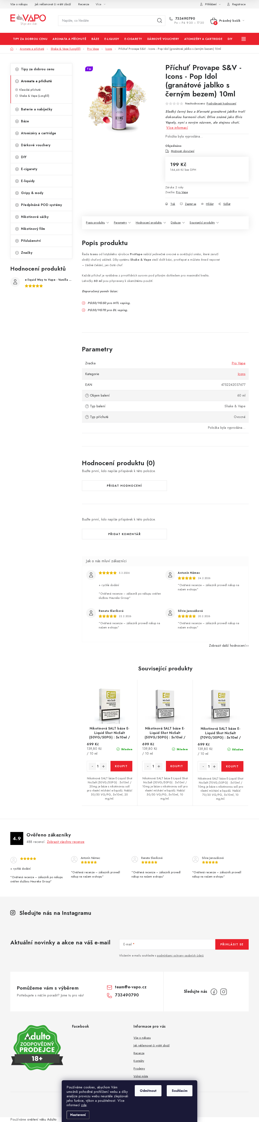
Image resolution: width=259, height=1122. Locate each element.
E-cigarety (29, 169)
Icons (242, 374)
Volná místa (141, 1076)
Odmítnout (148, 1090)
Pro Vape (182, 192)
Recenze (83, 4)
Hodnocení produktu (149, 223)
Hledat (159, 20)
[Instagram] (223, 992)
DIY (24, 157)
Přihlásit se (232, 944)
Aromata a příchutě (36, 81)
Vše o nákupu (19, 4)
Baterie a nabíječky (36, 109)
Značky (26, 252)
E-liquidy (28, 181)
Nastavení (78, 1114)
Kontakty (139, 1061)
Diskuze (176, 223)
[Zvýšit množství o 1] (103, 766)
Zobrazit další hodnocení (227, 645)
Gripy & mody (32, 193)
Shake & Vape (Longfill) (34, 96)
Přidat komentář (124, 534)
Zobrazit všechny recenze (66, 841)
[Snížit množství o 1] (92, 766)
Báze (25, 121)
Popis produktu (95, 223)
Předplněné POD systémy (41, 205)
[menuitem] (30, 39)
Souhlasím (179, 1090)
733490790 (184, 19)
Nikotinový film (33, 228)
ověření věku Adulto (42, 1119)
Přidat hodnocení (124, 486)
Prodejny (139, 1069)
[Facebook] (214, 992)
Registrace (238, 4)
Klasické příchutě (30, 90)
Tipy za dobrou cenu (37, 69)
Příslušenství (31, 240)
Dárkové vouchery (35, 145)
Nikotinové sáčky (35, 216)
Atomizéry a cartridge (38, 133)
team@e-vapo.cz (130, 987)
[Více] (244, 39)
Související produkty (202, 223)
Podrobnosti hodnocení (221, 103)
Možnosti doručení (182, 151)
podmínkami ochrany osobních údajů (180, 955)
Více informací (177, 127)
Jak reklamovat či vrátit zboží (53, 4)
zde (84, 1105)
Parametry (120, 223)
